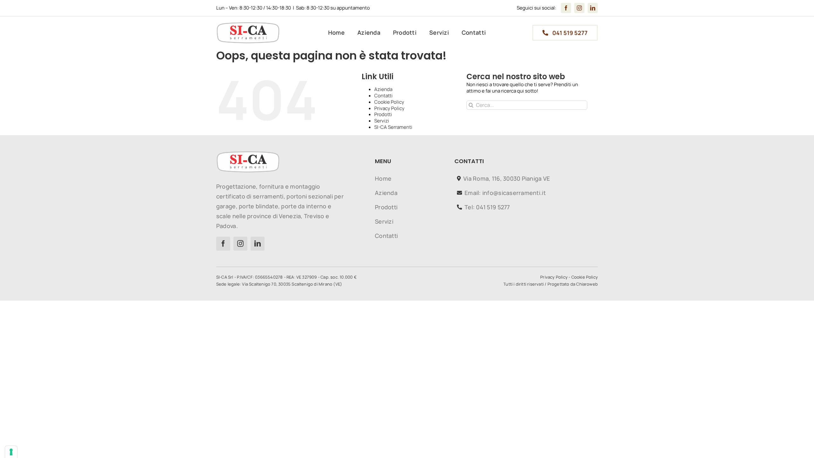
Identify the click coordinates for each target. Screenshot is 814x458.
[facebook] (566, 8)
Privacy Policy (389, 108)
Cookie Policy (389, 102)
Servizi (381, 120)
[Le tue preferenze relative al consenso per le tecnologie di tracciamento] (11, 452)
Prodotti (383, 114)
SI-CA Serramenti (393, 127)
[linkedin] (593, 8)
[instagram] (579, 8)
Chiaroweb (587, 284)
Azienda (383, 89)
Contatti (383, 95)
